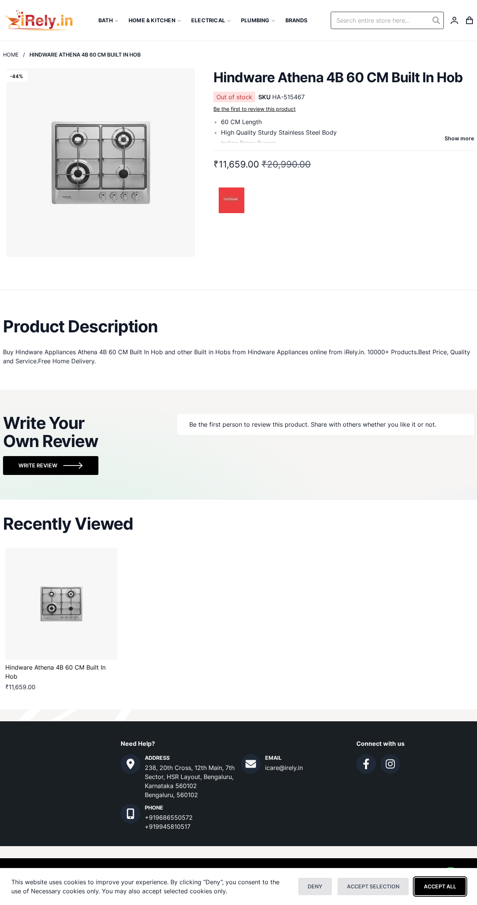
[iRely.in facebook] (366, 764)
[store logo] (39, 20)
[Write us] (251, 764)
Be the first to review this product (254, 109)
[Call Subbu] (130, 814)
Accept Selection (373, 886)
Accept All (440, 886)
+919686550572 (169, 817)
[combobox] (387, 20)
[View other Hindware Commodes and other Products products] (231, 199)
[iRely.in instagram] (390, 764)
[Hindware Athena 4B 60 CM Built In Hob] (61, 604)
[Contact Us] (130, 764)
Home (10, 54)
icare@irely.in (284, 767)
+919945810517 (167, 826)
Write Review (37, 465)
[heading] (238, 326)
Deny (315, 886)
